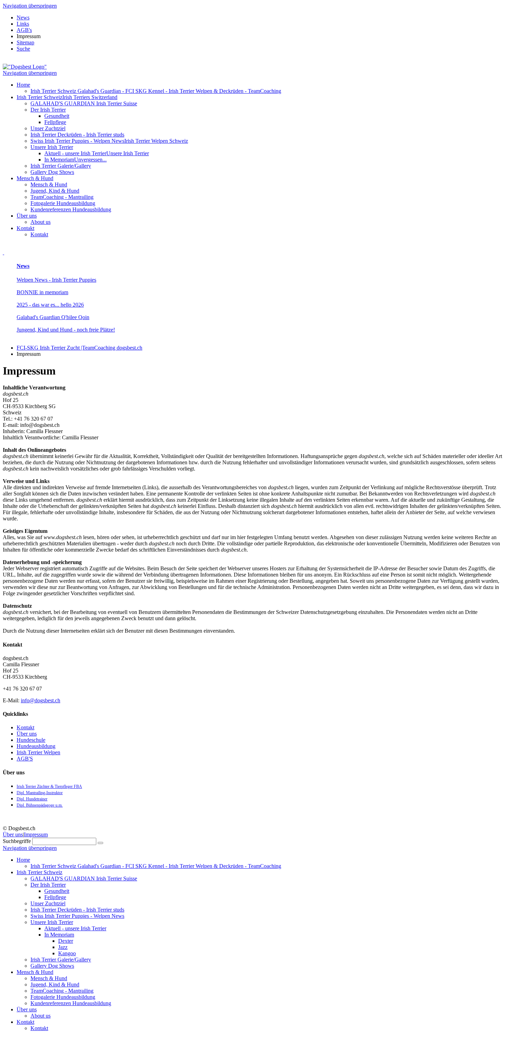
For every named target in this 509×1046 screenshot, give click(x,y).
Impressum (36, 834)
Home (23, 85)
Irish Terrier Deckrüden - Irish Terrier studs (77, 135)
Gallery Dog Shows (52, 172)
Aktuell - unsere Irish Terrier (96, 153)
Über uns (27, 216)
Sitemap (25, 42)
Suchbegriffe (17, 841)
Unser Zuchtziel (47, 128)
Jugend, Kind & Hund (54, 191)
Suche (23, 49)
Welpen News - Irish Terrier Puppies (56, 280)
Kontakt (25, 228)
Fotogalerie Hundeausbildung (62, 203)
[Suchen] (100, 843)
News (23, 17)
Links (23, 24)
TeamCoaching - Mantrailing (61, 197)
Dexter (65, 941)
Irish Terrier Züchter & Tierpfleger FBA (49, 786)
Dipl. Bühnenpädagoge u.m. (40, 805)
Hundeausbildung (36, 746)
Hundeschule (31, 740)
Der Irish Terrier (48, 110)
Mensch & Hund (35, 178)
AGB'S (25, 759)
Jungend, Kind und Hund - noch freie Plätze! (66, 330)
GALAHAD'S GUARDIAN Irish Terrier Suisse (83, 103)
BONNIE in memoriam (42, 292)
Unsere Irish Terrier (51, 147)
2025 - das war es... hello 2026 (50, 305)
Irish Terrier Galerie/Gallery (60, 166)
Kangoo (67, 953)
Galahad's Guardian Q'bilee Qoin (53, 317)
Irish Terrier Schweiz (67, 97)
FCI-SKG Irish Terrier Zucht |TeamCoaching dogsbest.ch (79, 348)
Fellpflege (55, 122)
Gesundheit (56, 116)
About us (40, 222)
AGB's (24, 30)
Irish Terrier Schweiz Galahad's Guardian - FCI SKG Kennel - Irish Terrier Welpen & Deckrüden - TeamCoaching (155, 91)
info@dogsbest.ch (40, 700)
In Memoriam (75, 159)
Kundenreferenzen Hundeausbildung (70, 209)
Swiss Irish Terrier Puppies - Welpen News (109, 141)
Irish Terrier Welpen (38, 752)
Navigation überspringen (30, 6)
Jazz (63, 947)
